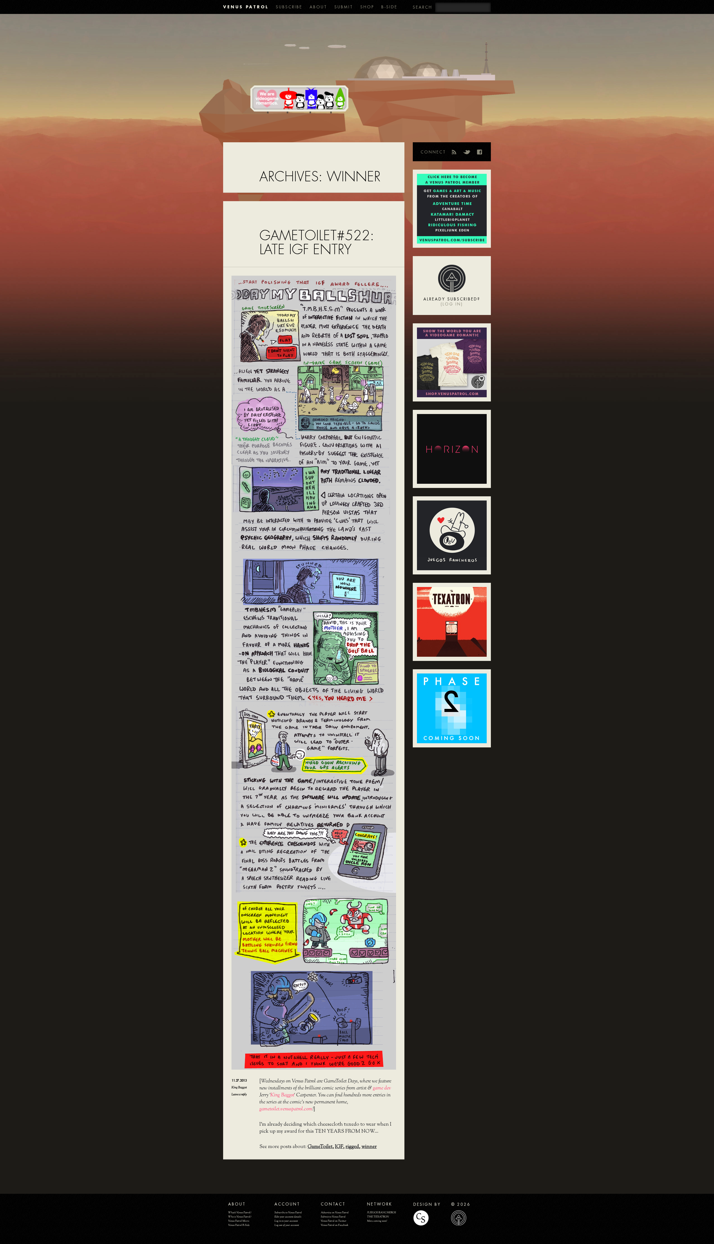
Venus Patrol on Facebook (334, 1225)
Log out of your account (286, 1225)
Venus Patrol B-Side (239, 1225)
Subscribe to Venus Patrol (288, 1213)
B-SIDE (389, 6)
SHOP (367, 6)
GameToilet (320, 1147)
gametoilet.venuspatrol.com (285, 1109)
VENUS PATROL (246, 6)
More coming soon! (377, 1221)
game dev (382, 1088)
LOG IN (452, 304)
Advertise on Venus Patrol (335, 1213)
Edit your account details (287, 1217)
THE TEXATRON (378, 1217)
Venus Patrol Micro (238, 1221)
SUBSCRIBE (289, 6)
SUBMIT (343, 6)
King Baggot (239, 1087)
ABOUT (318, 6)
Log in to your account (286, 1221)
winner (369, 1147)
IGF (339, 1147)
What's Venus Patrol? (239, 1213)
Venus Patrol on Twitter (333, 1221)
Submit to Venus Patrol (333, 1217)
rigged (352, 1147)
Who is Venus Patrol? (239, 1217)
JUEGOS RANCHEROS (381, 1213)
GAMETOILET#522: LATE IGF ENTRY (316, 242)
